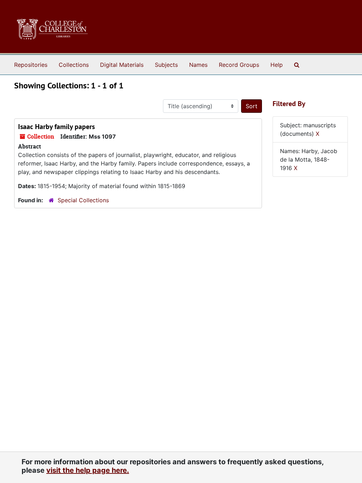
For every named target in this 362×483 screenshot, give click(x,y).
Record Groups (239, 64)
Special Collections (83, 200)
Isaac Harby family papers (56, 126)
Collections (74, 64)
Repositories (30, 64)
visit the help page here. (87, 470)
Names (198, 64)
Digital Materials (122, 64)
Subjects (166, 64)
